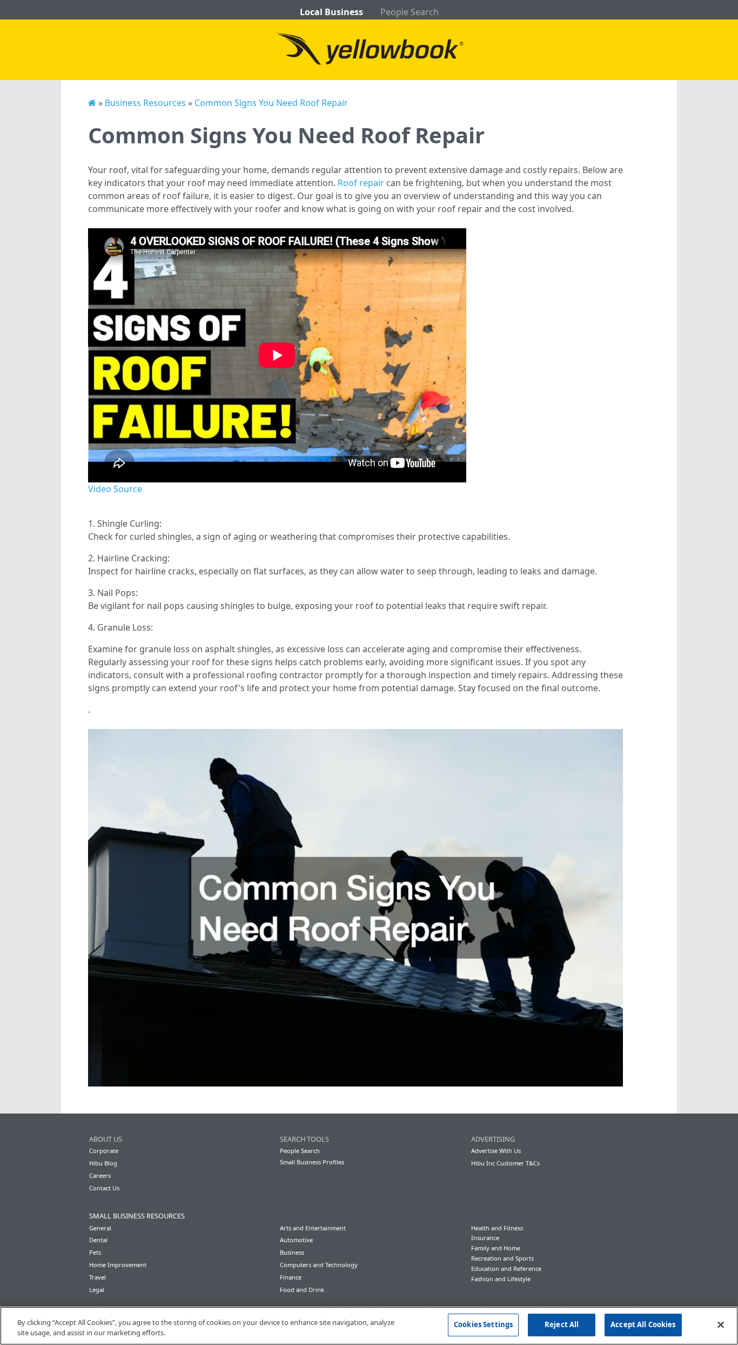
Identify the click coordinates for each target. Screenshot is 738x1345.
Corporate (103, 1151)
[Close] (721, 1324)
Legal (96, 1290)
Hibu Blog (103, 1163)
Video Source (115, 489)
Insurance (485, 1238)
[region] (369, 1326)
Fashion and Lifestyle (501, 1279)
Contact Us (104, 1188)
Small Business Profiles (312, 1162)
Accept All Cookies (642, 1324)
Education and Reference (506, 1268)
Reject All (562, 1324)
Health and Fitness (497, 1228)
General (100, 1228)
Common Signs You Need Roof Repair (271, 103)
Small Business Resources (137, 1216)
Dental (98, 1240)
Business (292, 1252)
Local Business (331, 12)
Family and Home (495, 1248)
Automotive (296, 1240)
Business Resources (145, 103)
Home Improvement (117, 1265)
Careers (100, 1175)
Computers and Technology (319, 1265)
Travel (97, 1277)
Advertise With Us (496, 1151)
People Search (409, 12)
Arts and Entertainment (313, 1228)
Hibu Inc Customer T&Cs (505, 1163)
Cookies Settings (483, 1324)
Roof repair (361, 183)
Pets (95, 1252)
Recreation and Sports (502, 1258)
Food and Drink (302, 1290)
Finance (290, 1277)
